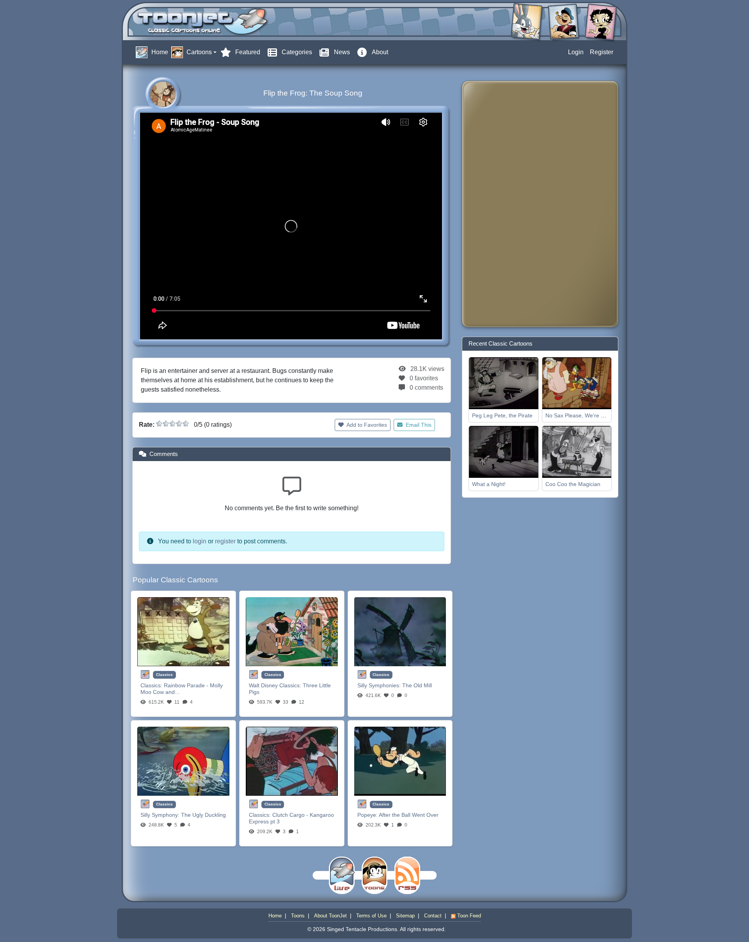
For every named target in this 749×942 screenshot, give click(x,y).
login (199, 541)
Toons (298, 916)
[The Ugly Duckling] (183, 761)
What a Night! (489, 484)
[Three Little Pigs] (292, 631)
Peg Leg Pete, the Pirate (502, 415)
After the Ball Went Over (408, 815)
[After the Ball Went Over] (400, 761)
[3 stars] (172, 423)
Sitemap (405, 916)
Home (275, 916)
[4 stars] (179, 423)
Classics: (152, 685)
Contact (433, 916)
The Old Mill (417, 685)
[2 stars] (166, 423)
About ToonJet (330, 916)
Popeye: (368, 815)
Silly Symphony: (160, 815)
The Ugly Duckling (203, 815)
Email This (417, 425)
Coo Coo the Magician (572, 484)
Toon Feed (468, 916)
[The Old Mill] (400, 631)
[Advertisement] (499, 204)
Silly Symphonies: (379, 685)
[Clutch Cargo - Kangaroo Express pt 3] (292, 761)
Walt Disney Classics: (276, 685)
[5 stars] (186, 423)
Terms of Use (371, 916)
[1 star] (159, 423)
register (225, 541)
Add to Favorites (366, 425)
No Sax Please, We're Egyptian (583, 415)
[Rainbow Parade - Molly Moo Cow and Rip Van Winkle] (183, 631)
